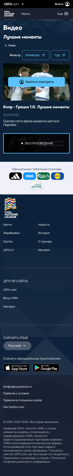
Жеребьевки (11, 233)
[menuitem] (36, 14)
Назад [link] (11, 45)
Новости (44, 224)
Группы (8, 241)
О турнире (45, 241)
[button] (62, 14)
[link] (26, 14)
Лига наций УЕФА (9, 13)
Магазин (44, 250)
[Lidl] (57, 176)
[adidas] (15, 176)
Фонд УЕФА (10, 298)
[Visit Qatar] (36, 186)
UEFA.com (10, 290)
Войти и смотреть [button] (40, 81)
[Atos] (29, 176)
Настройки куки (13, 407)
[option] (36, 143)
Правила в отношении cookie (22, 400)
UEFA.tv (8, 250)
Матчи (7, 224)
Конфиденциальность (17, 386)
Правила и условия (16, 393)
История (44, 233)
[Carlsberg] (43, 176)
